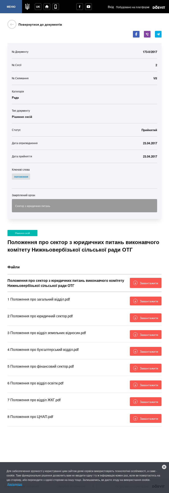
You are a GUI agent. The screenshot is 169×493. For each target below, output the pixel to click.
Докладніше (14, 484)
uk (38, 7)
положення (21, 177)
